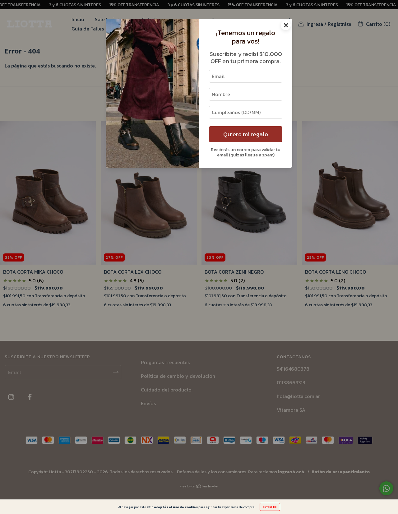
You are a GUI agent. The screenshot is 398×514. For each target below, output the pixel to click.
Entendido (270, 507)
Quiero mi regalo (245, 134)
